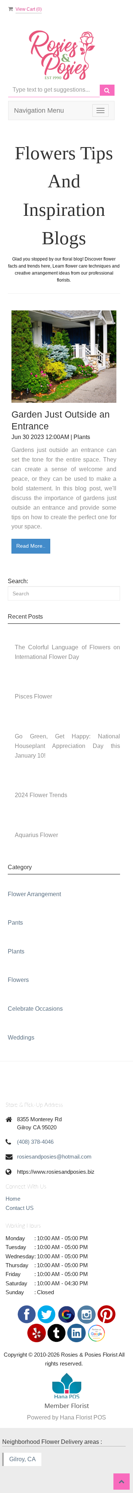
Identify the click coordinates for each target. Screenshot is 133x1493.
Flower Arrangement (34, 894)
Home (13, 1199)
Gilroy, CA (22, 1459)
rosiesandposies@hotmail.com (54, 1156)
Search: (18, 581)
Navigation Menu (39, 110)
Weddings (21, 1037)
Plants (16, 951)
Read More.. (30, 546)
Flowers (18, 980)
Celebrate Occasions (35, 1009)
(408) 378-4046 (35, 1142)
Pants (15, 922)
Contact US (20, 1208)
